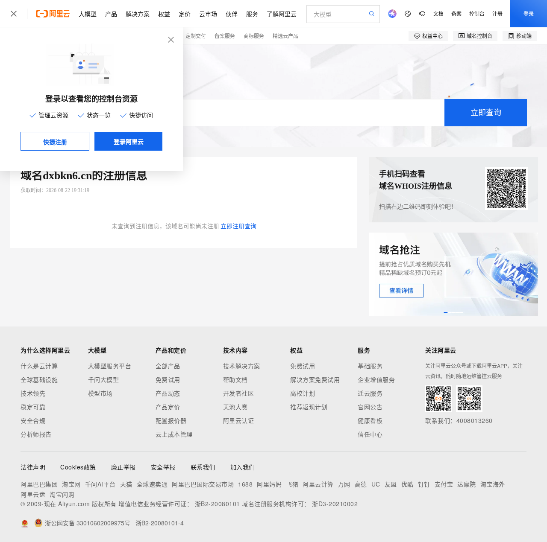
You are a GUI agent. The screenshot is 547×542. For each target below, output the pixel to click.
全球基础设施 (39, 379)
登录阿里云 (129, 141)
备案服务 (225, 35)
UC (375, 484)
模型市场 (100, 393)
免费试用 (168, 379)
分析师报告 (36, 434)
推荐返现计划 (308, 406)
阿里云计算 (318, 484)
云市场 (208, 13)
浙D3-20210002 (335, 503)
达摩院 (466, 484)
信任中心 (370, 434)
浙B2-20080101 (217, 503)
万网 (344, 484)
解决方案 (138, 13)
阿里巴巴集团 (39, 484)
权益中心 (432, 35)
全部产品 (168, 365)
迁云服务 (370, 393)
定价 (185, 13)
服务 (252, 13)
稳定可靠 (33, 406)
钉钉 (424, 484)
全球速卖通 (152, 484)
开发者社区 (238, 393)
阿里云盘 (33, 494)
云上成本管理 (174, 434)
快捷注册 (55, 141)
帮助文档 (235, 379)
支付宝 (444, 484)
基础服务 (370, 365)
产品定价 (168, 406)
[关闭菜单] (13, 13)
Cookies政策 (78, 467)
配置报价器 (171, 420)
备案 (456, 13)
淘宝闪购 (62, 494)
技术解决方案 (241, 365)
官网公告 (370, 406)
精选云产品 (285, 35)
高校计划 (302, 393)
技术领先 (33, 393)
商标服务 (254, 35)
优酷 (407, 484)
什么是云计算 (39, 365)
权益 (164, 13)
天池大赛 (235, 406)
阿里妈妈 (269, 484)
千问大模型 (103, 379)
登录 (528, 13)
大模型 (88, 13)
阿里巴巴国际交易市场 (203, 484)
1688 (245, 484)
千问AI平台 (100, 484)
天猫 (126, 484)
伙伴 (232, 13)
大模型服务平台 (110, 365)
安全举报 (163, 467)
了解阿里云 (282, 13)
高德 (361, 484)
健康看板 (370, 420)
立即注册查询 (238, 226)
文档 (438, 13)
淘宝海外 (492, 484)
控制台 (477, 13)
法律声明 (33, 467)
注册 (497, 13)
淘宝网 (71, 484)
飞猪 (292, 484)
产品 (111, 13)
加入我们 (242, 467)
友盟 (391, 484)
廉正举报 (123, 467)
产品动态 (168, 393)
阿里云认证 (238, 420)
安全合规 (33, 420)
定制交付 (195, 35)
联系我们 (203, 467)
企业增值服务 (376, 379)
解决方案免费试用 (315, 379)
